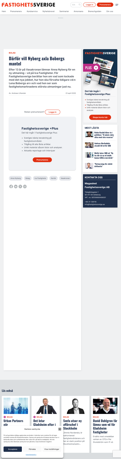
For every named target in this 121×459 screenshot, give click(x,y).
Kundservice (32, 11)
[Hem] (28, 5)
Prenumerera (16, 11)
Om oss (109, 11)
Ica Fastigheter (40, 178)
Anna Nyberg (16, 178)
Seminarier (64, 11)
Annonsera (78, 11)
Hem (4, 11)
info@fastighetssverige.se (95, 204)
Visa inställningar (51, 449)
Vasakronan (65, 178)
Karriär (53, 178)
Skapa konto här (100, 117)
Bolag (12, 53)
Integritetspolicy (31, 454)
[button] (60, 429)
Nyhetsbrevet (49, 11)
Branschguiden (94, 11)
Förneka (32, 449)
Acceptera (12, 449)
